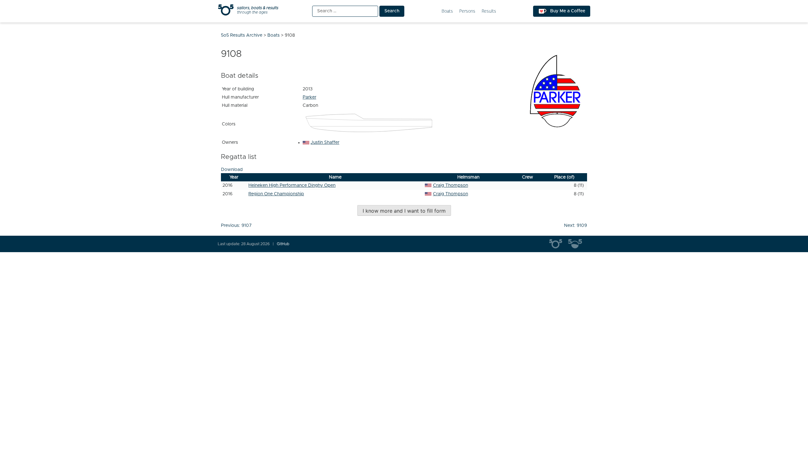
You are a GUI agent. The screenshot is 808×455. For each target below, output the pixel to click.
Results (489, 11)
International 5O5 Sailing (558, 244)
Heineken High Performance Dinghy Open (292, 185)
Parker (309, 97)
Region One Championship (276, 194)
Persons (467, 11)
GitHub (283, 244)
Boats (447, 11)
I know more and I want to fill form (404, 211)
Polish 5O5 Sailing (577, 244)
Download (232, 169)
